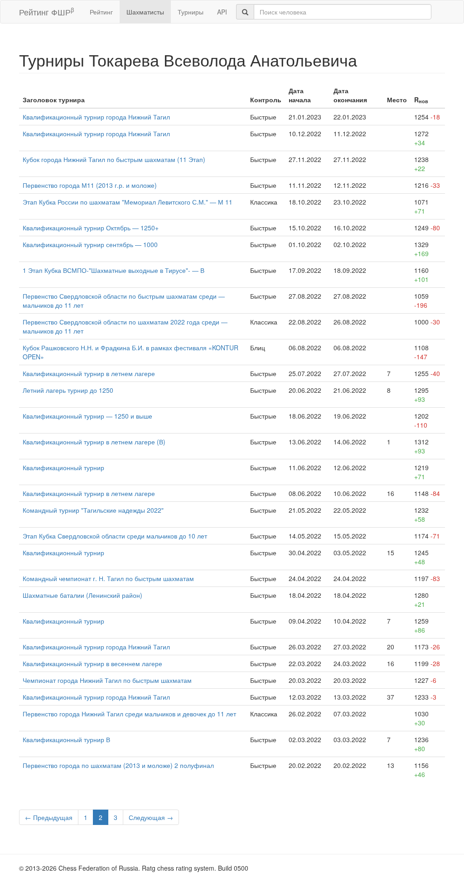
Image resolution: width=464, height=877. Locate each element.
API (222, 11)
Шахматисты (145, 11)
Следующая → (151, 817)
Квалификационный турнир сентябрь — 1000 (90, 244)
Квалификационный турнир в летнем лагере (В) (94, 441)
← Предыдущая (48, 817)
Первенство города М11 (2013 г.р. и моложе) (90, 185)
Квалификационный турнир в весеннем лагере (92, 663)
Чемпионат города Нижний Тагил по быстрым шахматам (107, 680)
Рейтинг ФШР (46, 11)
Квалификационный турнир (63, 467)
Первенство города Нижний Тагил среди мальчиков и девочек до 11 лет (129, 713)
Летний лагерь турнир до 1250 (68, 390)
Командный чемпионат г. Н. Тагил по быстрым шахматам (108, 578)
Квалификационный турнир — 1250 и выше (87, 415)
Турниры (190, 11)
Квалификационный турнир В (66, 739)
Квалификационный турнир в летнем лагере (89, 373)
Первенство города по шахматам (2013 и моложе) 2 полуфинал (118, 765)
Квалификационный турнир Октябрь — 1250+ (91, 227)
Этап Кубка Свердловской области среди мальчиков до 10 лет (115, 535)
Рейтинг (101, 11)
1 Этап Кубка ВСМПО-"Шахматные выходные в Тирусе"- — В (113, 270)
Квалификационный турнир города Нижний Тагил (96, 116)
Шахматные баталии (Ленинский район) (82, 595)
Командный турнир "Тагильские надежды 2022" (93, 510)
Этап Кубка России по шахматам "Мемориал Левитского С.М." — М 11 (127, 201)
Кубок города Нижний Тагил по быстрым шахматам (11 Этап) (114, 159)
